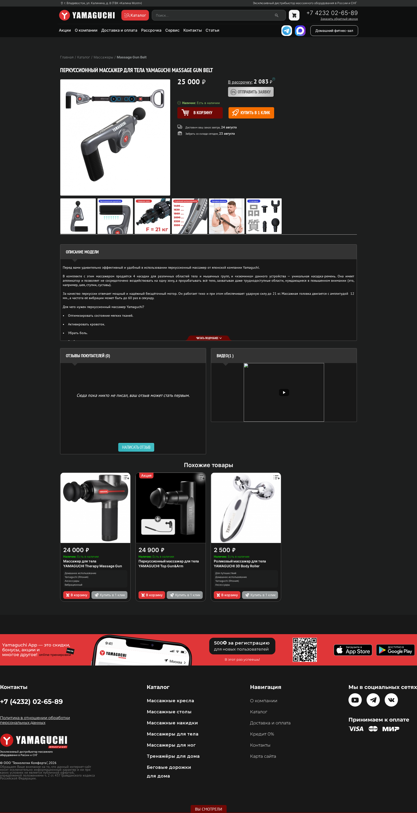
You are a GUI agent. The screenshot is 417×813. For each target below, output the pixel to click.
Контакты (192, 30)
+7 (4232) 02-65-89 (31, 701)
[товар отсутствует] (294, 15)
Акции (65, 30)
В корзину (79, 595)
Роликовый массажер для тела (240, 561)
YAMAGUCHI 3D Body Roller (237, 566)
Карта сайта (263, 756)
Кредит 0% (262, 734)
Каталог (258, 712)
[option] (284, 392)
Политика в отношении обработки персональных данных (35, 720)
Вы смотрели (208, 809)
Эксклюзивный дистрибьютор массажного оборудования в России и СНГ (305, 3)
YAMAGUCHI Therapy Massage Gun (92, 566)
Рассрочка (151, 30)
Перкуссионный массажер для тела (169, 561)
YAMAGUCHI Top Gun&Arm (161, 566)
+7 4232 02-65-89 (332, 13)
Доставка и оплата (119, 30)
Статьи (212, 30)
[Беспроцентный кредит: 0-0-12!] (273, 78)
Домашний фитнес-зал (334, 30)
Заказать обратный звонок (339, 19)
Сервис (172, 30)
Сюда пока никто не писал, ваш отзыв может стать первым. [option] (133, 395)
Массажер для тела (79, 561)
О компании (86, 30)
